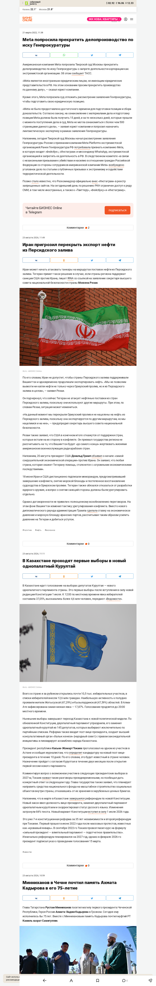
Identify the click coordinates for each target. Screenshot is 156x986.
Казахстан (27, 852)
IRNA (70, 278)
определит (75, 752)
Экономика (50, 530)
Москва (43, 9)
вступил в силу (97, 811)
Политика (27, 530)
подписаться (117, 210)
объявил (97, 455)
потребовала (82, 147)
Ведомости (114, 598)
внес (95, 181)
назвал (46, 777)
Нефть (38, 530)
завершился (77, 798)
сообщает (78, 73)
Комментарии (78, 227)
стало (35, 181)
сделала (92, 510)
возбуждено (116, 164)
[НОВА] (103, 19)
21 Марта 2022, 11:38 (33, 32)
